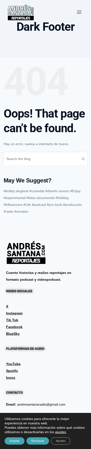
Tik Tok (12, 320)
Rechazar (37, 441)
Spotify (12, 371)
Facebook (14, 327)
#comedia (36, 191)
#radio (8, 211)
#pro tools (54, 205)
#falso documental (40, 198)
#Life (27, 205)
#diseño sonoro (57, 191)
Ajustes (61, 441)
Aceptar (14, 441)
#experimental (14, 198)
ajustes (60, 432)
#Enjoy (75, 191)
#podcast (39, 205)
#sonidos (21, 211)
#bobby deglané (16, 191)
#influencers (13, 205)
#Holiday (62, 198)
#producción (72, 205)
